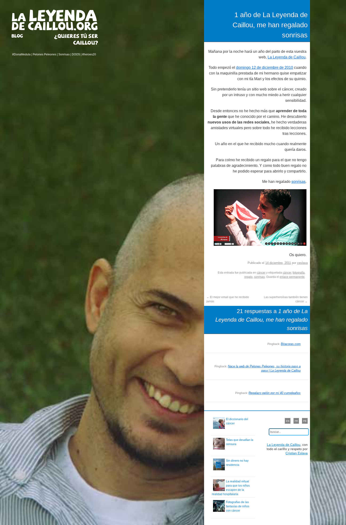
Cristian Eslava (297, 453)
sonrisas (298, 182)
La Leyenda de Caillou (55, 19)
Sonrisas (64, 54)
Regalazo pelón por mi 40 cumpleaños (275, 393)
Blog (23, 36)
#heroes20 (89, 54)
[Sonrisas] (261, 244)
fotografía (299, 272)
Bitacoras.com (291, 344)
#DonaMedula (21, 54)
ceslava (302, 263)
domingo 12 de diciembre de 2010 (264, 68)
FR (296, 421)
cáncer (261, 272)
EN (287, 421)
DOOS (76, 54)
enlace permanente (292, 277)
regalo (248, 277)
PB (304, 421)
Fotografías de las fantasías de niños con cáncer (237, 506)
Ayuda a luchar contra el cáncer (76, 39)
